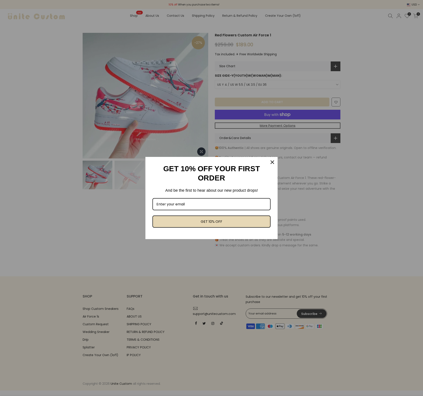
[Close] (272, 162)
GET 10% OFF (211, 221)
